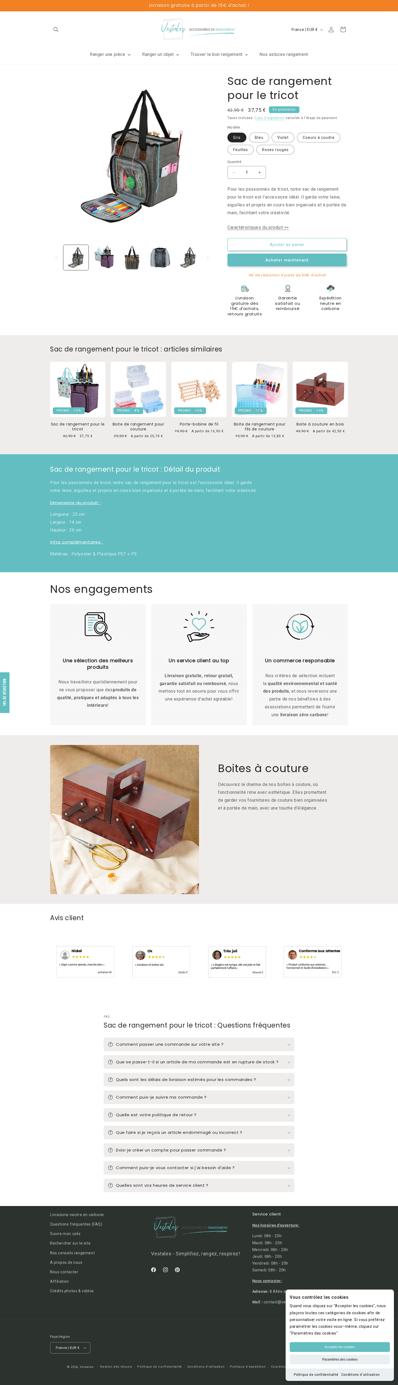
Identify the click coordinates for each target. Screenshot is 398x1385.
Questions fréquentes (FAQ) (76, 1224)
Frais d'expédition (270, 118)
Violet (283, 137)
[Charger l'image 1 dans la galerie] (76, 257)
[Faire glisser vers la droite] (208, 258)
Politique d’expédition (248, 1366)
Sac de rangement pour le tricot (78, 426)
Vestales (87, 1367)
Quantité (234, 162)
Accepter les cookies (340, 1347)
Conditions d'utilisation (360, 1375)
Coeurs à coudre (319, 137)
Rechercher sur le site (70, 1243)
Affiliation (59, 1281)
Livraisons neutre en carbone (77, 1215)
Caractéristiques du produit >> (258, 227)
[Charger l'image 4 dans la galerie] (159, 257)
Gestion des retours (116, 1366)
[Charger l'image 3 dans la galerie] (132, 257)
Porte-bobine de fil (199, 424)
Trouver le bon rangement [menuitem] (216, 54)
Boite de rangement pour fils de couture (260, 426)
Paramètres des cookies (340, 1359)
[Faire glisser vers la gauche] (56, 258)
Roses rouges (275, 150)
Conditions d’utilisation (206, 1366)
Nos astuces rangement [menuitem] (283, 54)
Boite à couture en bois (320, 424)
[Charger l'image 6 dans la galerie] (188, 257)
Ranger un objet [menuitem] (158, 54)
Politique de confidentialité (316, 1375)
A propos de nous (66, 1262)
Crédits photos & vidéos (72, 1291)
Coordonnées (282, 1366)
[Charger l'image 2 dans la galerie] (103, 257)
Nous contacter (64, 1272)
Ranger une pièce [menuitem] (107, 54)
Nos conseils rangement (72, 1253)
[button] (56, 30)
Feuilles (240, 150)
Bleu (259, 137)
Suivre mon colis (65, 1234)
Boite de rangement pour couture (138, 426)
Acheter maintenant (287, 260)
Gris (237, 137)
